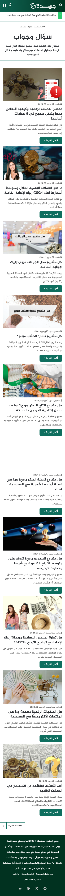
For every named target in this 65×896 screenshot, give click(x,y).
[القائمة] (4, 7)
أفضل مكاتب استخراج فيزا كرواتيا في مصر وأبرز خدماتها (30, 15)
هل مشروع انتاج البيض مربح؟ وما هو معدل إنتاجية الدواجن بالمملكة (35, 408)
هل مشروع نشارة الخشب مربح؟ (39, 336)
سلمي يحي (54, 331)
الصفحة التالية (15, 826)
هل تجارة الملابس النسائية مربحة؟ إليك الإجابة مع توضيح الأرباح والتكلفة (33, 640)
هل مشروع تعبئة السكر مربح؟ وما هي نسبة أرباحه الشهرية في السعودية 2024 (34, 484)
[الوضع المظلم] (10, 7)
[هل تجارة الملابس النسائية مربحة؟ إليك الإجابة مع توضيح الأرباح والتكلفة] (32, 612)
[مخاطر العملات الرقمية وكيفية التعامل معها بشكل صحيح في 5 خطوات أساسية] (32, 84)
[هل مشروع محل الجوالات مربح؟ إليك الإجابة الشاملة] (32, 237)
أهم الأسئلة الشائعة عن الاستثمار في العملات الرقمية (34, 788)
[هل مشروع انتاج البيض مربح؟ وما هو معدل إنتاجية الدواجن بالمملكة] (32, 380)
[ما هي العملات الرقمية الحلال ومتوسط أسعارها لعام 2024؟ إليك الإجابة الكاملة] (32, 163)
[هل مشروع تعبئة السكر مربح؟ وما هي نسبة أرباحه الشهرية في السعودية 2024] (32, 455)
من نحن (15, 874)
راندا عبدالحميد (53, 633)
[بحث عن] (60, 7)
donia (57, 104)
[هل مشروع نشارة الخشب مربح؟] (32, 311)
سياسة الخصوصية (44, 874)
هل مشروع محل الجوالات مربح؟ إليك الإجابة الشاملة (36, 264)
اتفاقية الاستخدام (32, 880)
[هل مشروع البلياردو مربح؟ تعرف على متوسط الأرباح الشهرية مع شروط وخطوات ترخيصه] (32, 534)
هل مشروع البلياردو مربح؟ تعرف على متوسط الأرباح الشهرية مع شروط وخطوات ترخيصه (35, 563)
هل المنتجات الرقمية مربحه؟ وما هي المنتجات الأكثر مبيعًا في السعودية (35, 714)
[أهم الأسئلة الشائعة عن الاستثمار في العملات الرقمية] (32, 761)
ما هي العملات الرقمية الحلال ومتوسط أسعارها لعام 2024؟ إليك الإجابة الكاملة (33, 190)
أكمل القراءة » (51, 140)
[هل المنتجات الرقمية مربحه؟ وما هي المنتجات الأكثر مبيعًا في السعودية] (32, 687)
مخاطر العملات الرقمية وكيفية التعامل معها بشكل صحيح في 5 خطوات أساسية (34, 114)
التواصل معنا (27, 874)
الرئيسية (38, 27)
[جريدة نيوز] (42, 5)
